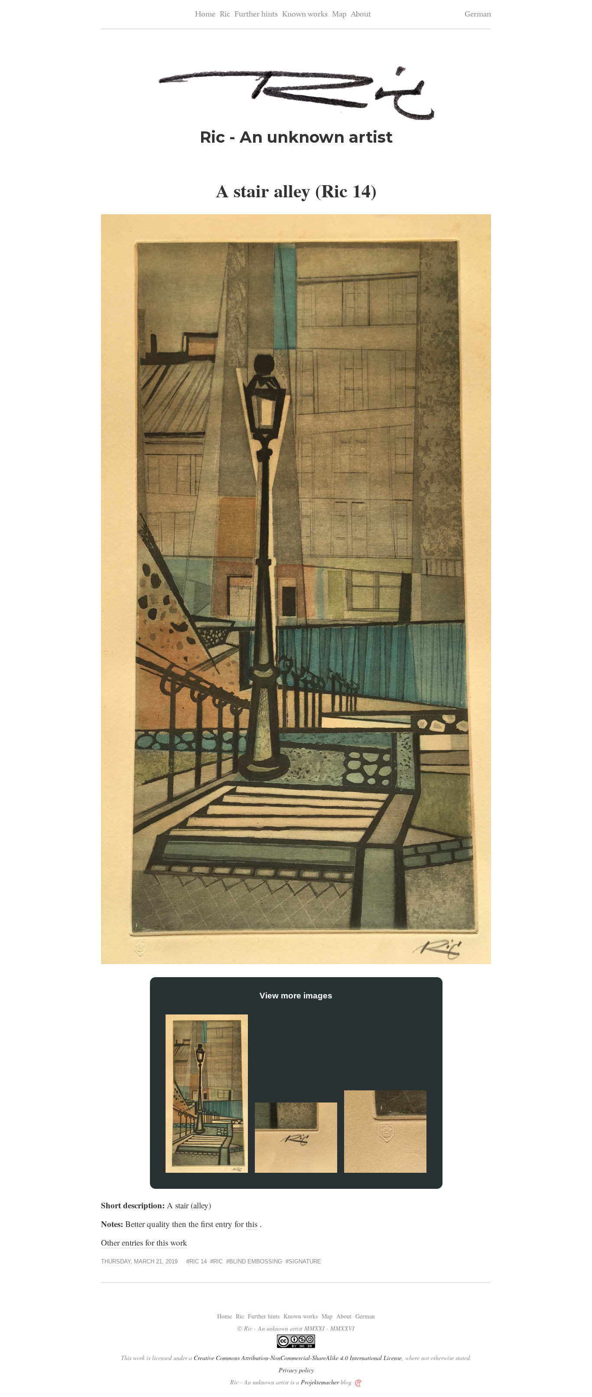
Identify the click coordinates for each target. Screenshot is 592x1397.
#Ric (216, 1261)
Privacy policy (296, 1370)
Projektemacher (320, 1382)
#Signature (303, 1261)
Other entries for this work (144, 1242)
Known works (305, 15)
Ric (225, 15)
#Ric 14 (196, 1261)
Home (205, 15)
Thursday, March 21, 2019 (139, 1261)
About (361, 15)
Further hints (256, 15)
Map (339, 15)
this (251, 1223)
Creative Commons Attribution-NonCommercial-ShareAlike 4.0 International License (298, 1358)
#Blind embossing (254, 1261)
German (478, 15)
